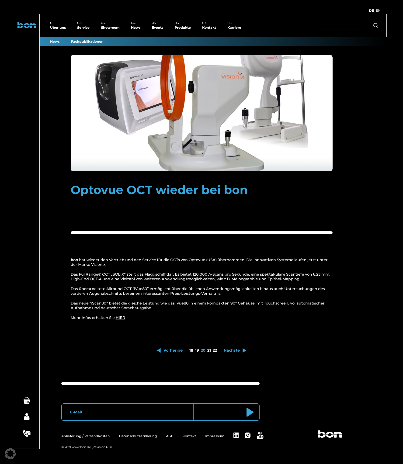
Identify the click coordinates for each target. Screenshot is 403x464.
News (135, 27)
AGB (170, 436)
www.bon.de (81, 447)
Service (83, 27)
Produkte (183, 27)
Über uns (58, 27)
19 (197, 350)
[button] (27, 26)
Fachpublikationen (87, 41)
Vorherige (173, 350)
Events (157, 27)
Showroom (110, 27)
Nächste (232, 350)
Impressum (214, 436)
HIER (120, 317)
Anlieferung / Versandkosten (85, 436)
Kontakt (209, 27)
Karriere (234, 27)
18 (191, 350)
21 (209, 350)
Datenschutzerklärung (138, 436)
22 (215, 350)
